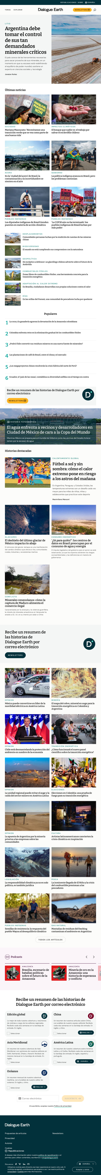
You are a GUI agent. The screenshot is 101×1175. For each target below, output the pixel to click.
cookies (21, 1171)
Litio (7, 24)
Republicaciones (68, 2)
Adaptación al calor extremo (40, 284)
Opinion (9, 700)
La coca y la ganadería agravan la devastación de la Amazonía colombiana (43, 321)
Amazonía (27, 966)
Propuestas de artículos (15, 1133)
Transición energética (64, 746)
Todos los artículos (50, 940)
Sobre (80, 2)
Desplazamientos (32, 234)
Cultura (56, 833)
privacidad (12, 1171)
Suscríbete (71, 1098)
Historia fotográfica (65, 123)
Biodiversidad (31, 246)
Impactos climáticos (63, 126)
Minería (55, 700)
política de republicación (48, 1155)
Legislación (12, 879)
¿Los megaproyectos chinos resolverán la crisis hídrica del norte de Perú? (43, 366)
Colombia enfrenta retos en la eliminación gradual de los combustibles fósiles (45, 332)
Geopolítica (30, 259)
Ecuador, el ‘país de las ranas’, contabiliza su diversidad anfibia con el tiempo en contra (49, 377)
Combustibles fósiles (35, 271)
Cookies (8, 1148)
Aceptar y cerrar (82, 1169)
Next (93, 957)
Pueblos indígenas (15, 219)
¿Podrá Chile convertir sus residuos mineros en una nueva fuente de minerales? (46, 344)
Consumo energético (63, 537)
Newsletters (81, 10)
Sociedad (10, 126)
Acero (8, 173)
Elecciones (57, 790)
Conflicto (11, 597)
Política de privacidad (62, 1106)
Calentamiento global (65, 458)
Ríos (25, 296)
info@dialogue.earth (50, 1157)
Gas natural (58, 925)
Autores (8, 1143)
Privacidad (10, 1138)
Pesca (54, 879)
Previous (87, 957)
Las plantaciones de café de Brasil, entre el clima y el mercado (37, 355)
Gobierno (56, 173)
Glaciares (11, 537)
